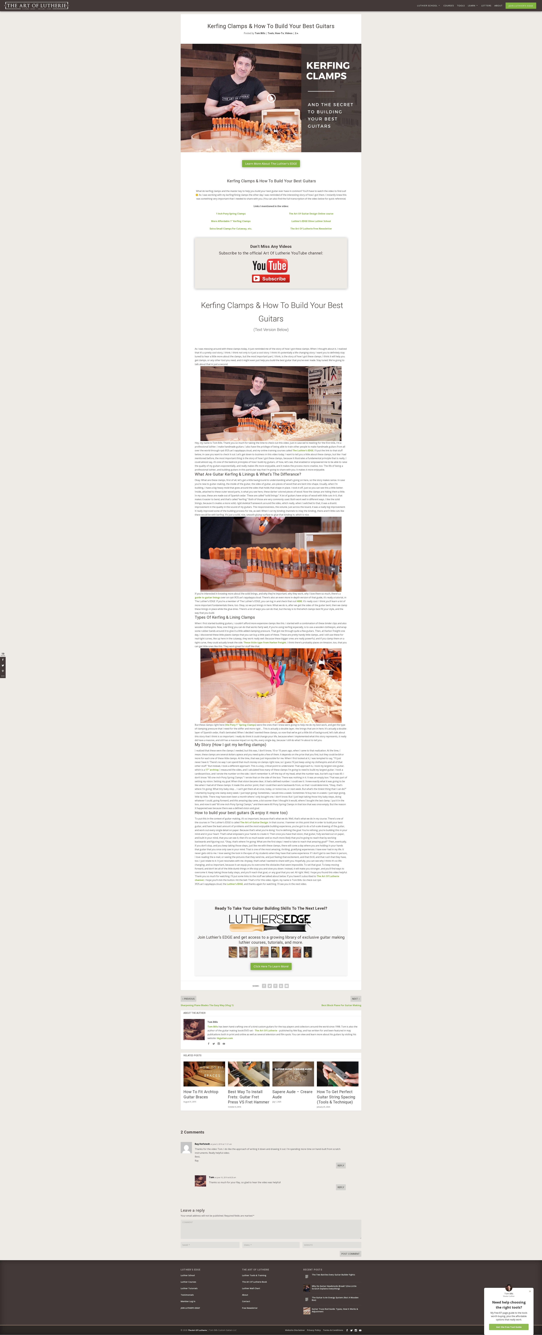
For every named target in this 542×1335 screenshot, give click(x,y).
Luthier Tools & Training (254, 1275)
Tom (211, 1177)
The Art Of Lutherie (266, 1030)
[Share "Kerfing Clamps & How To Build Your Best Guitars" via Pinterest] (275, 986)
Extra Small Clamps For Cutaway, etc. (231, 228)
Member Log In (188, 1301)
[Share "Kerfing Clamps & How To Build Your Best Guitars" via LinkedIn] (281, 986)
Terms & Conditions (333, 1330)
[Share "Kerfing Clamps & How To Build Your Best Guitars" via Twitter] (270, 986)
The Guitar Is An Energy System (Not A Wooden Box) (335, 1298)
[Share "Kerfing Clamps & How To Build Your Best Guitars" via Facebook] (264, 986)
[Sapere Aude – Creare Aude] (293, 1073)
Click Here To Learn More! (271, 966)
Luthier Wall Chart (251, 1288)
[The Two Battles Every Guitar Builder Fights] (306, 1276)
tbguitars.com (225, 1038)
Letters (486, 5)
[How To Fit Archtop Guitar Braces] (204, 1073)
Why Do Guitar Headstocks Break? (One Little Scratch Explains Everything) (334, 1287)
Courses (448, 5)
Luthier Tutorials (189, 1288)
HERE (299, 601)
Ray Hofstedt (202, 1143)
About (498, 5)
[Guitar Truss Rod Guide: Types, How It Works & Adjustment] (306, 1310)
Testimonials (187, 1294)
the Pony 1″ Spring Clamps (240, 724)
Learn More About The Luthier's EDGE (271, 163)
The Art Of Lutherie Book (254, 1281)
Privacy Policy (314, 1330)
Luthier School (427, 5)
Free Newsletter (250, 1308)
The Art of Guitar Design (254, 822)
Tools (461, 5)
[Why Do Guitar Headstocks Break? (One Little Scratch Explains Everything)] (306, 1288)
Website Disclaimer (295, 1330)
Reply (341, 1165)
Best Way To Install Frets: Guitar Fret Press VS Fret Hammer (248, 1096)
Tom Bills (260, 33)
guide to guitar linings (207, 597)
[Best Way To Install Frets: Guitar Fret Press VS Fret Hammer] (249, 1073)
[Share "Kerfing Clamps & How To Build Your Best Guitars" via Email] (286, 986)
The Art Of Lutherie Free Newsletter (311, 228)
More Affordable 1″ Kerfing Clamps (231, 221)
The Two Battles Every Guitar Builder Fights (333, 1274)
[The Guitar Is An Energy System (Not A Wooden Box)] (306, 1299)
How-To (279, 33)
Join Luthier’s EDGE (521, 6)
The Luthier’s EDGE (302, 450)
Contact (246, 1301)
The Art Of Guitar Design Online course (311, 213)
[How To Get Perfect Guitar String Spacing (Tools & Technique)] (338, 1073)
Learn (471, 5)
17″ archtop (212, 769)
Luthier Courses (188, 1281)
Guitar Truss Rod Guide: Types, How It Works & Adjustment (335, 1310)
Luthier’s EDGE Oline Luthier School (311, 221)
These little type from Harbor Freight (264, 642)
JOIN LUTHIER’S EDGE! (190, 1308)
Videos (288, 33)
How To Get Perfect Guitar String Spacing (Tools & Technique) (336, 1096)
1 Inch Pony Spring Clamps (231, 213)
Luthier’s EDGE (235, 884)
